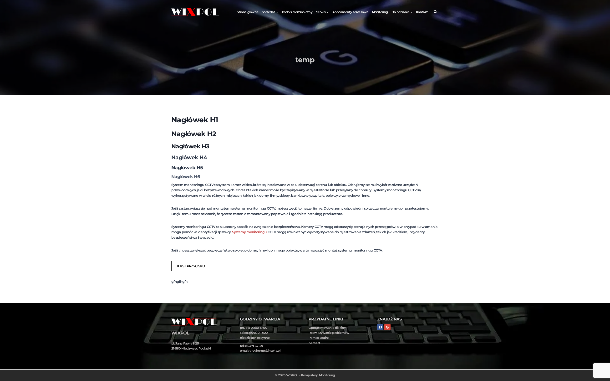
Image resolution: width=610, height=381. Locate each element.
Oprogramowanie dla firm (327, 328)
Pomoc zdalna (319, 338)
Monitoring (380, 12)
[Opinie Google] (387, 327)
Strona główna (247, 12)
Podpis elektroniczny (297, 12)
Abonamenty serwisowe (350, 12)
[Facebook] (380, 327)
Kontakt (422, 12)
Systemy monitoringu (249, 232)
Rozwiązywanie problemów (329, 333)
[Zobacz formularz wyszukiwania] (435, 12)
